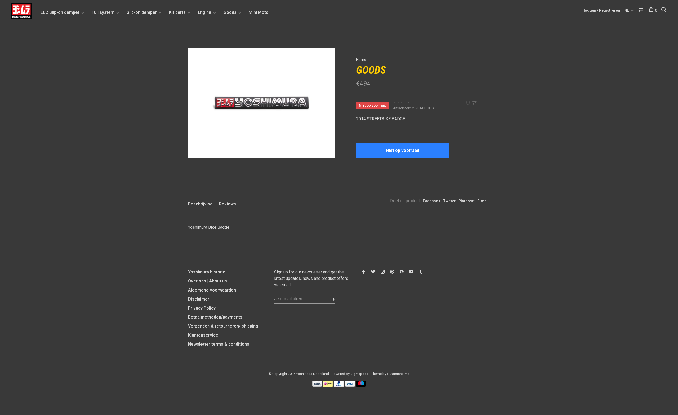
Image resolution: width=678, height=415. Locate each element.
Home (361, 60)
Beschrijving (200, 203)
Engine (204, 12)
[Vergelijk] (642, 10)
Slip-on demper (142, 12)
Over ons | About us (207, 281)
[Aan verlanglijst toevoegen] (468, 103)
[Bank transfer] (317, 385)
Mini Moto (259, 12)
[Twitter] (373, 272)
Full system (103, 12)
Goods (230, 12)
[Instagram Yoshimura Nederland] (383, 272)
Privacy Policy (202, 308)
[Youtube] (411, 272)
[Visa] (350, 385)
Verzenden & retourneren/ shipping (223, 326)
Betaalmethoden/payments (215, 317)
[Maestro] (361, 385)
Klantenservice (203, 335)
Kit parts (177, 12)
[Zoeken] (664, 10)
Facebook (431, 201)
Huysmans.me (398, 374)
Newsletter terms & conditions (218, 344)
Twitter (449, 201)
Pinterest (466, 201)
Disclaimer (198, 299)
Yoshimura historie (206, 272)
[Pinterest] (392, 272)
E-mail (483, 201)
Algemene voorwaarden (212, 290)
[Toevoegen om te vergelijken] (474, 103)
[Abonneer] (329, 299)
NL (626, 10)
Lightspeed (359, 374)
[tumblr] (421, 272)
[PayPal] (339, 385)
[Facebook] (364, 272)
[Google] (402, 272)
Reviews (227, 203)
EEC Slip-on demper (60, 12)
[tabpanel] (261, 103)
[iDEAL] (328, 385)
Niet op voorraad (402, 150)
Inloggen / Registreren (600, 10)
